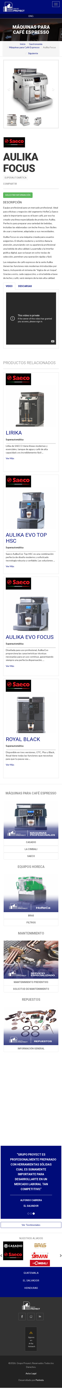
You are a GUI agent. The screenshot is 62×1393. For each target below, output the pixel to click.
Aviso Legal (31, 1368)
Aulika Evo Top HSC (26, 538)
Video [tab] (9, 286)
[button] (9, 87)
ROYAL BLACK (23, 739)
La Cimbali (31, 849)
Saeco (31, 856)
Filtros (31, 922)
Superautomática (15, 177)
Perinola (40, 1375)
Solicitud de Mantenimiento (31, 989)
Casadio (31, 842)
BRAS (31, 915)
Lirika (14, 433)
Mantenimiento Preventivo (31, 982)
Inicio (22, 44)
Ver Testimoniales (31, 1220)
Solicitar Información (17, 195)
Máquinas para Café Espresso (24, 47)
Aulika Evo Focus (30, 637)
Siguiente (33, 53)
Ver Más (10, 458)
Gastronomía (35, 44)
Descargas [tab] (25, 286)
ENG (31, 16)
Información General (31, 1048)
